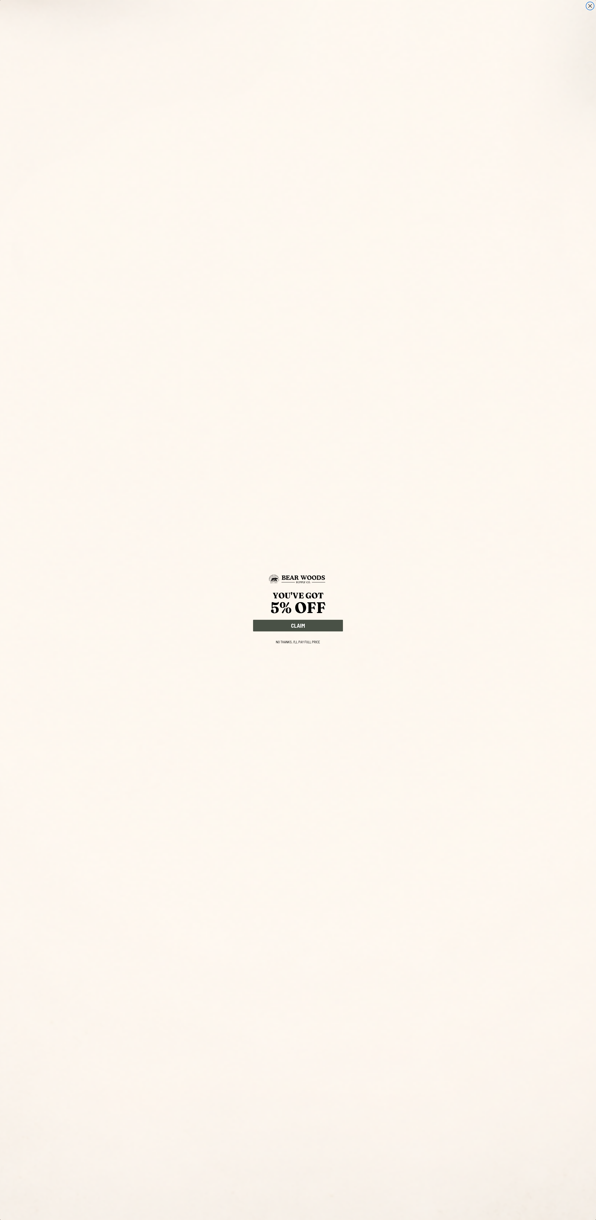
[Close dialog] (590, 6)
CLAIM (298, 625)
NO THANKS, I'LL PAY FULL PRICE (298, 642)
